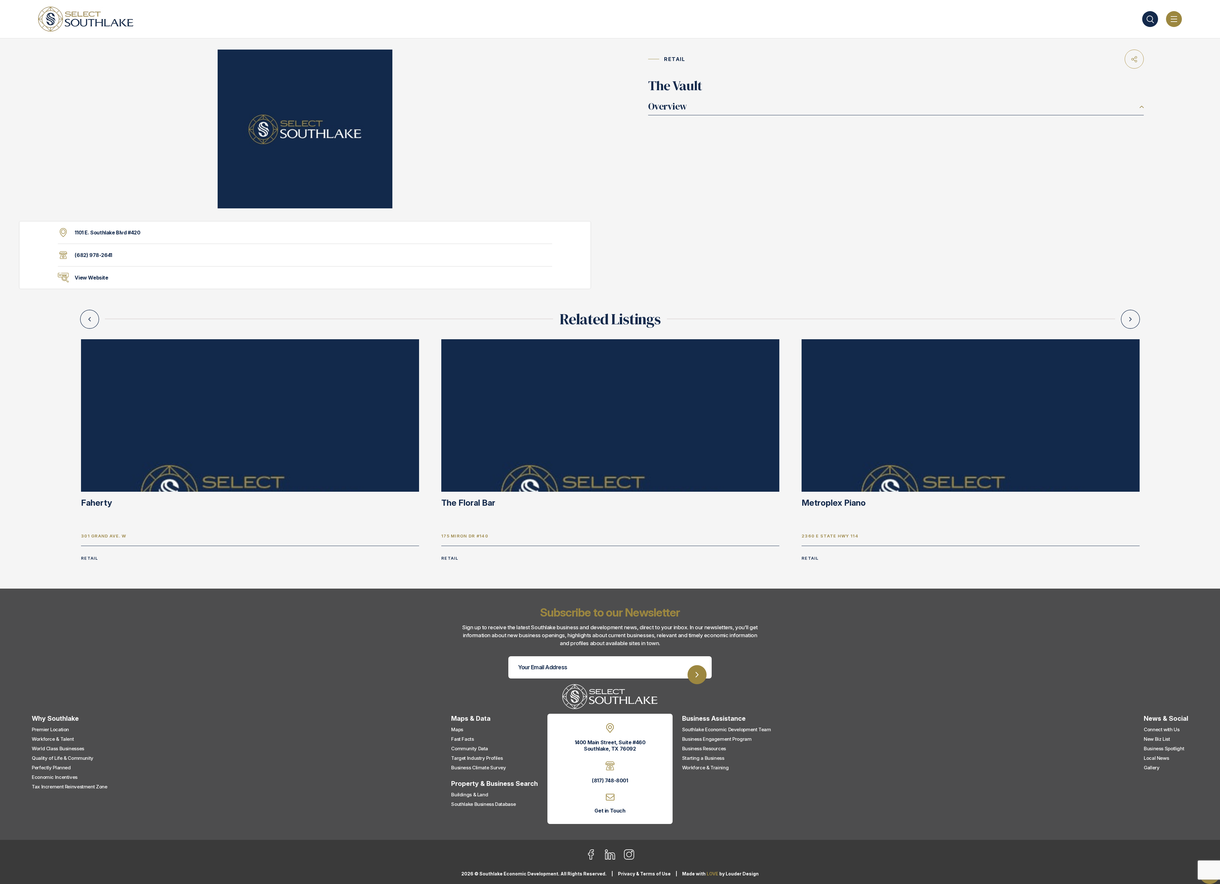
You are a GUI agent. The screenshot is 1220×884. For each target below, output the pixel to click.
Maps (457, 729)
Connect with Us (1161, 729)
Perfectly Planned (51, 768)
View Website (91, 277)
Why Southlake (55, 718)
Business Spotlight (1164, 749)
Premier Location (50, 729)
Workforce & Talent (53, 739)
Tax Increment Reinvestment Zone (69, 787)
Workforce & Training (705, 768)
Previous (89, 319)
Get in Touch (609, 810)
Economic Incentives (55, 777)
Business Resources (704, 749)
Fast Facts (462, 739)
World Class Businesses (58, 749)
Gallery (1151, 768)
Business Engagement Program (717, 739)
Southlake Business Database (483, 804)
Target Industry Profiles (477, 758)
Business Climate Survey (478, 768)
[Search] (1150, 19)
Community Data (469, 749)
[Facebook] (595, 858)
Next (1130, 319)
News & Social (1166, 718)
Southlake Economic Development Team (726, 729)
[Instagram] (629, 858)
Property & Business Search (494, 783)
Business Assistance (714, 718)
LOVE (712, 873)
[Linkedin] (614, 858)
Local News (1156, 758)
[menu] (1174, 19)
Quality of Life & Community (62, 758)
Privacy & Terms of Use (644, 873)
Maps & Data (471, 718)
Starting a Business (703, 758)
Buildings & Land (469, 795)
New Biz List (1157, 739)
